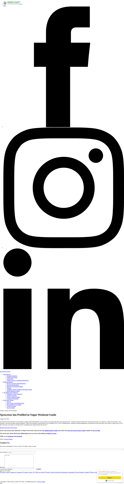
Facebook (19, 436)
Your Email (3, 452)
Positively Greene (51, 433)
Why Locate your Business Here (15, 403)
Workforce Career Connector (14, 394)
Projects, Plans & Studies (13, 397)
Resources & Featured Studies (15, 386)
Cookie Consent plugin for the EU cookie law (109, 481)
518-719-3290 (96, 430)
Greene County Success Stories (8, 410)
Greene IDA (10, 379)
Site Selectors (7, 374)
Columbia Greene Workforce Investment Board (19, 389)
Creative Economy (12, 395)
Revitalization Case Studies (14, 404)
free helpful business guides (50, 430)
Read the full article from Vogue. (8, 427)
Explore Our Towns (12, 377)
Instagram (10, 436)
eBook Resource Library (13, 391)
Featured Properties (12, 376)
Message (2, 467)
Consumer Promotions (13, 398)
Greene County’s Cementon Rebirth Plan (18, 380)
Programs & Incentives (13, 385)
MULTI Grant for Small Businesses (16, 383)
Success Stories (11, 407)
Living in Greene (11, 406)
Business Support (8, 382)
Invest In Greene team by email (76, 430)
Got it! (110, 478)
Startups (9, 388)
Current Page (3, 469)
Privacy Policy (41, 481)
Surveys (9, 401)
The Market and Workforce (10, 392)
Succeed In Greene (8, 400)
